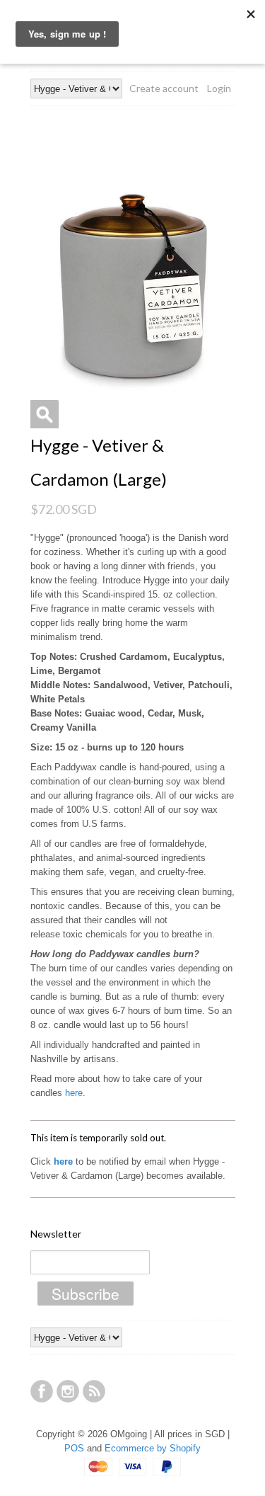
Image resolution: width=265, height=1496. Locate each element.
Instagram (68, 1391)
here (74, 1092)
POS (74, 1448)
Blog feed (94, 1391)
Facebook (41, 1391)
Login (219, 88)
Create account (164, 88)
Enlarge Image (44, 414)
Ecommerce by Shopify (153, 1448)
